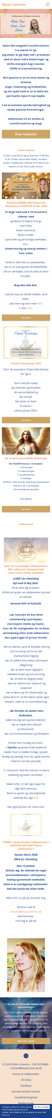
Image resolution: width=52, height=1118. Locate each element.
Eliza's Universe (14, 4)
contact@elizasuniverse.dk (26, 911)
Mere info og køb (26, 1041)
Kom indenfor (26, 134)
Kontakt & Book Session (26, 1091)
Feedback (26, 1085)
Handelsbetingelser (26, 1097)
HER (39, 303)
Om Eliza (26, 1080)
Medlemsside (26, 1103)
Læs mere (26, 317)
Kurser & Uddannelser (26, 1074)
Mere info (6, 1115)
